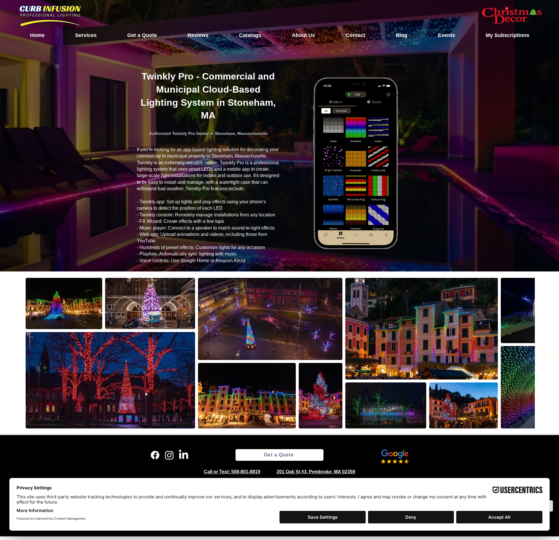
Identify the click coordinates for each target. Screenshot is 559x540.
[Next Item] (544, 353)
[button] (86, 35)
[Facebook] (155, 455)
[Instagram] (169, 455)
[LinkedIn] (183, 455)
